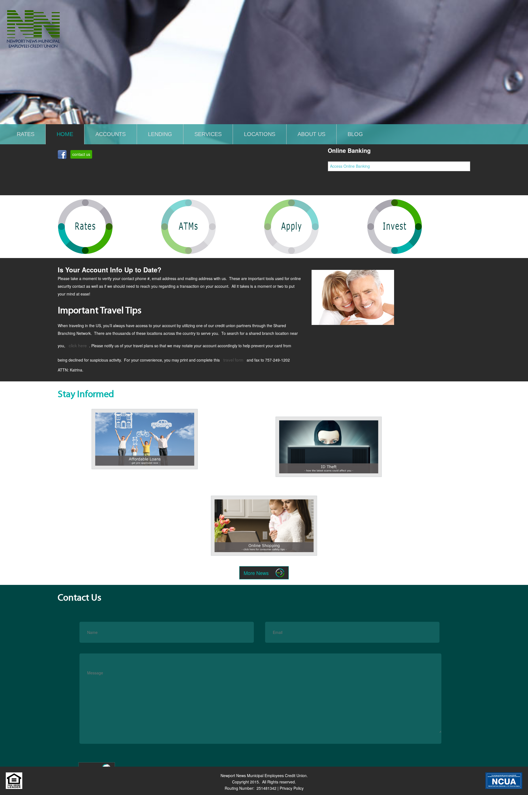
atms (169, 205)
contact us (81, 154)
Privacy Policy (292, 788)
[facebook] (62, 155)
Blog (355, 134)
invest (381, 205)
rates (66, 205)
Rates (25, 134)
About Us (311, 134)
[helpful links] (264, 562)
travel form (233, 360)
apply (273, 205)
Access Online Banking (350, 166)
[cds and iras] (352, 297)
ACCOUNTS (110, 134)
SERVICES (208, 134)
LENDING (160, 134)
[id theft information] (328, 483)
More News (256, 572)
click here (78, 345)
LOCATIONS (259, 134)
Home (65, 134)
